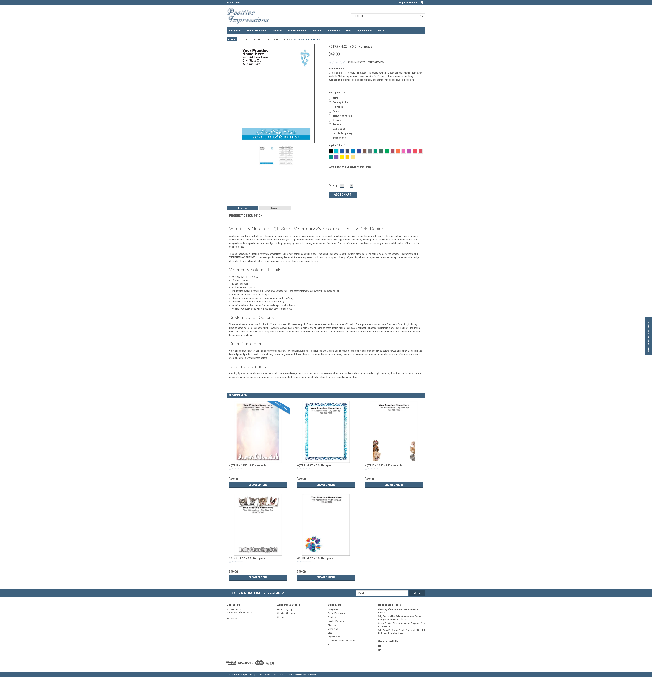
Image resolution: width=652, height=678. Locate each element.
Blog (348, 30)
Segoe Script (339, 137)
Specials (277, 30)
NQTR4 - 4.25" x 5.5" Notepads (315, 465)
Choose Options (258, 484)
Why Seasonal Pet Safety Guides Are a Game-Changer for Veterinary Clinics (399, 618)
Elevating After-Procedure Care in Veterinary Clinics (399, 611)
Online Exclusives (256, 30)
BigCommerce (280, 674)
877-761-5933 (233, 2)
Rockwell (337, 124)
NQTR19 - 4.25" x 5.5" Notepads (247, 465)
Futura (336, 111)
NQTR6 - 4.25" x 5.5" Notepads (247, 558)
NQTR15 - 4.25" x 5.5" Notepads (383, 465)
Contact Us (334, 30)
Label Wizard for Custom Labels (343, 640)
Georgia (337, 120)
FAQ (330, 644)
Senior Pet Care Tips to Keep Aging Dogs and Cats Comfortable (401, 625)
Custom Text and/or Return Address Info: (351, 166)
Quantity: (333, 185)
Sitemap (281, 617)
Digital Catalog (364, 30)
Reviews (275, 208)
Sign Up (413, 2)
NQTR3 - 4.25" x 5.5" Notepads (315, 558)
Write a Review (376, 62)
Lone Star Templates (306, 674)
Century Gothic (340, 102)
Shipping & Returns (286, 613)
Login (402, 2)
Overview (242, 208)
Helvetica (338, 106)
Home (247, 39)
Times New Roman (342, 115)
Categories (235, 30)
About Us (317, 30)
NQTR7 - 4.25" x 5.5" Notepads (307, 39)
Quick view (258, 460)
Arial (335, 98)
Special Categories (261, 39)
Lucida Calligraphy (342, 133)
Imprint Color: (337, 145)
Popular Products (296, 30)
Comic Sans (339, 129)
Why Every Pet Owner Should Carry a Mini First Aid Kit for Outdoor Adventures (401, 632)
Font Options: (337, 92)
